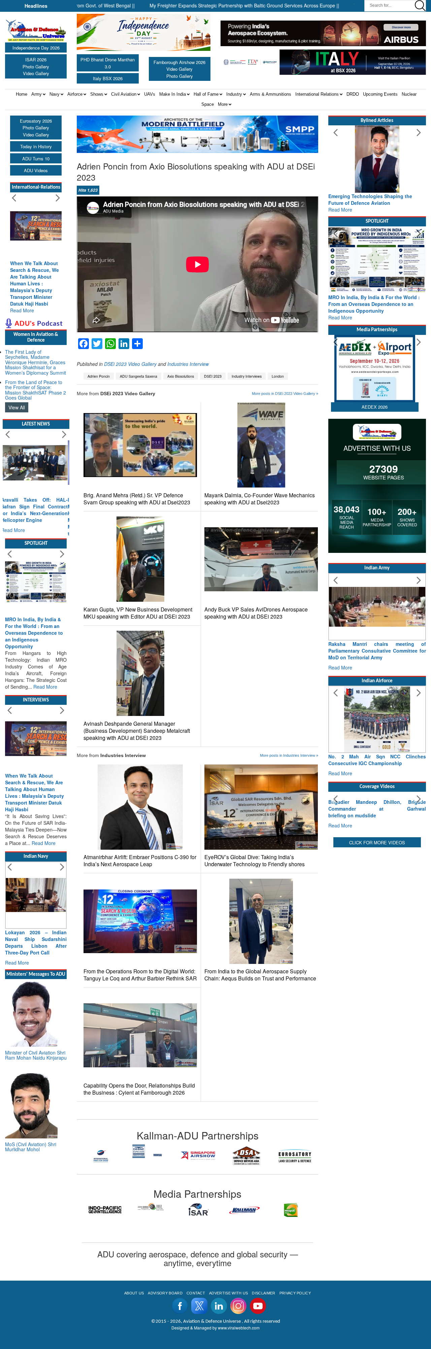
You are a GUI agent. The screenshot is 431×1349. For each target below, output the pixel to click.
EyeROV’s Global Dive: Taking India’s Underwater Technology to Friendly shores (254, 860)
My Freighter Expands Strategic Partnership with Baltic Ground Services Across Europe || (200, 5)
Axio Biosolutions (180, 376)
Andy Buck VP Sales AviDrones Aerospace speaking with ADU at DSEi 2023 (256, 613)
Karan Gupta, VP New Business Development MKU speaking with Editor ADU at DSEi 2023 (138, 613)
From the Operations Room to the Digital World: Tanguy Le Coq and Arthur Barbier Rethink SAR (140, 975)
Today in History (36, 146)
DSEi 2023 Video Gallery (130, 363)
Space (207, 104)
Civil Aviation (123, 94)
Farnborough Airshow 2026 (179, 62)
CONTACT (196, 1293)
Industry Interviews (247, 376)
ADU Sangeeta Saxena (138, 376)
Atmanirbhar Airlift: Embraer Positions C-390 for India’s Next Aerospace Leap (140, 860)
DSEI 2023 (213, 376)
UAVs (149, 94)
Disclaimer (263, 1293)
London (278, 376)
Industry (234, 94)
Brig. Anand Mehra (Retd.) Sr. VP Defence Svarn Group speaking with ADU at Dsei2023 (137, 499)
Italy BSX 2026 (108, 78)
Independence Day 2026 (36, 47)
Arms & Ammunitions (270, 94)
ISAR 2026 (35, 59)
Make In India (172, 94)
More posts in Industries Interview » (289, 755)
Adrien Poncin (99, 376)
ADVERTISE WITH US (228, 1293)
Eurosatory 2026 (36, 121)
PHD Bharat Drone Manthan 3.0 (107, 63)
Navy (54, 94)
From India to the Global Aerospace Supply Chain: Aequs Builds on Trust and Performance (260, 975)
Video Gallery (36, 73)
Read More (22, 310)
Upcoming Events (380, 94)
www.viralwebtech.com (239, 1327)
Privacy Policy (295, 1293)
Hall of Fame (206, 94)
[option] (101, 1151)
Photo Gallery (36, 66)
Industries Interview (188, 363)
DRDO (352, 94)
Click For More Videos (377, 898)
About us (134, 1293)
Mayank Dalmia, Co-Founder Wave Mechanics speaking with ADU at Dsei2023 (259, 499)
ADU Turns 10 (35, 158)
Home (21, 94)
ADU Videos (36, 170)
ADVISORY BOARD (165, 1293)
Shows (96, 94)
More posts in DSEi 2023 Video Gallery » (285, 393)
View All (16, 407)
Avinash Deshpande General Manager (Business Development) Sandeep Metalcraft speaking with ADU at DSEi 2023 (137, 730)
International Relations (317, 94)
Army (36, 94)
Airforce (74, 94)
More (223, 104)
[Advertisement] (377, 1006)
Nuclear (409, 94)
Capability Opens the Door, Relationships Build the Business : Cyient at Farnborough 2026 (139, 1089)
